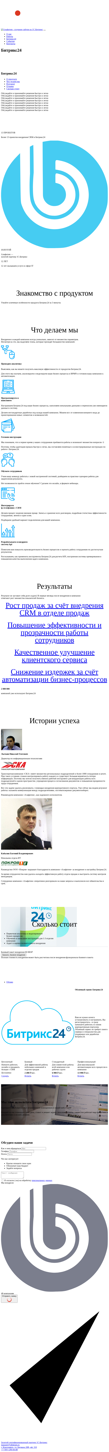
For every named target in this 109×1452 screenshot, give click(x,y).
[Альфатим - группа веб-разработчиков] (22, 29)
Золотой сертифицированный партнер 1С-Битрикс (24, 1442)
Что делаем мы (13, 81)
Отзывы (10, 86)
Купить (28, 1076)
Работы (9, 36)
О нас (9, 34)
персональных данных (42, 1180)
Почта (4, 1154)
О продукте (11, 79)
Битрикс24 (11, 39)
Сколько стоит (12, 89)
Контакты (10, 44)
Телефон (5, 1151)
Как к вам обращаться (11, 1148)
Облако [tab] (9, 982)
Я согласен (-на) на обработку (28, 1180)
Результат (10, 84)
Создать (5, 1076)
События (10, 41)
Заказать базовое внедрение (13, 955)
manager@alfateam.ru (10, 1445)
